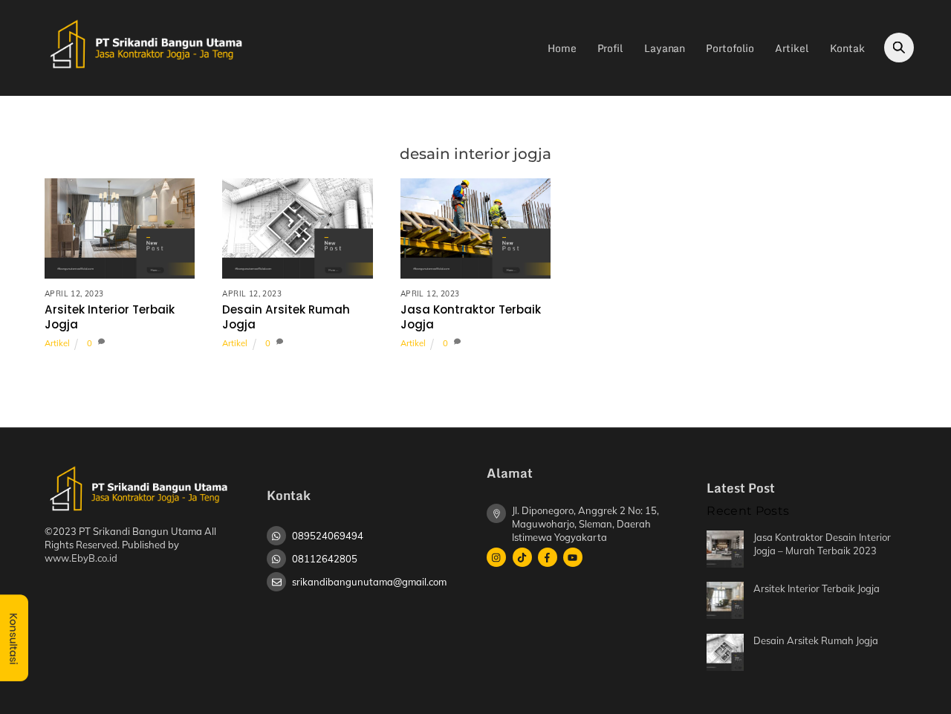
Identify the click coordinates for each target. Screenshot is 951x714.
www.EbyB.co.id (81, 558)
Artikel (791, 47)
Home (562, 47)
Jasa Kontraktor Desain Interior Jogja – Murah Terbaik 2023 (822, 543)
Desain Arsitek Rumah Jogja (286, 317)
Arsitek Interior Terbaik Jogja (110, 317)
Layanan (664, 47)
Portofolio (730, 47)
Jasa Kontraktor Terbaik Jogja (470, 317)
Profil (610, 47)
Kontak (847, 47)
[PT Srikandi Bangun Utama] (145, 68)
